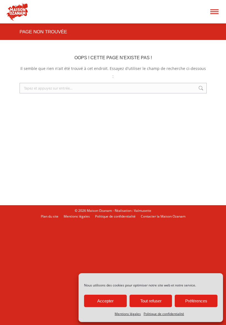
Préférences (196, 301)
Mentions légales (128, 314)
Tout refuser (151, 301)
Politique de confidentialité (164, 314)
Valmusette (142, 210)
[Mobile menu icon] (214, 12)
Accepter (105, 301)
